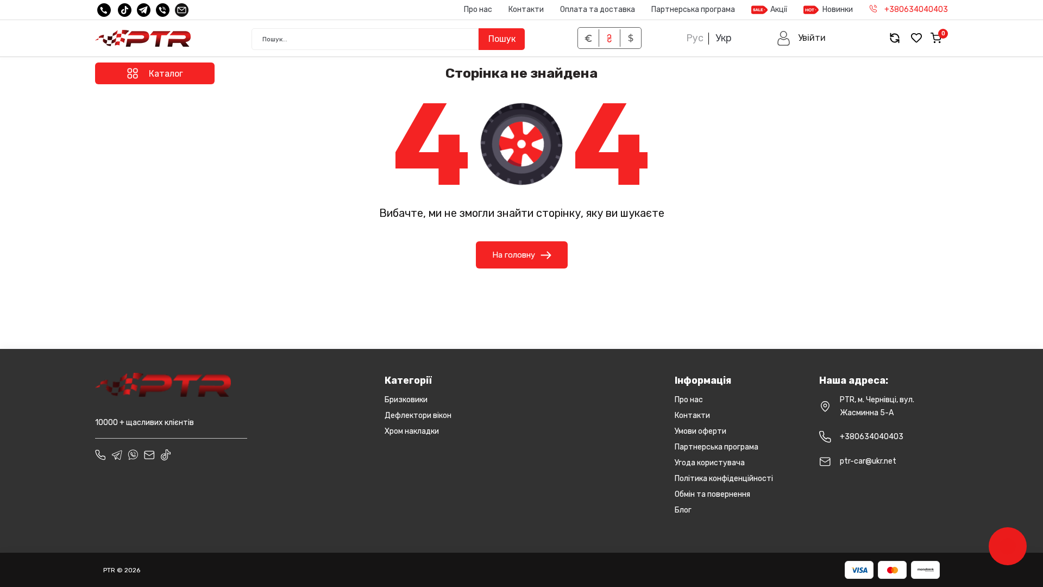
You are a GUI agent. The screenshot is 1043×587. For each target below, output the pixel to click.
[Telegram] (143, 10)
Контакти (526, 9)
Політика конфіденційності (724, 478)
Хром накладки (412, 431)
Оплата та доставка (597, 9)
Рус (694, 38)
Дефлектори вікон (418, 415)
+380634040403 (871, 436)
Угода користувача (710, 462)
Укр (723, 38)
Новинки (837, 9)
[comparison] (894, 38)
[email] (182, 10)
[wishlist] (916, 38)
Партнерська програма (693, 9)
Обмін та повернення (712, 494)
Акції (778, 9)
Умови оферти (700, 431)
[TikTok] (124, 10)
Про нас (478, 9)
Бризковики (406, 399)
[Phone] (100, 454)
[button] (801, 38)
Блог (683, 510)
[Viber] (162, 10)
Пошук (502, 39)
